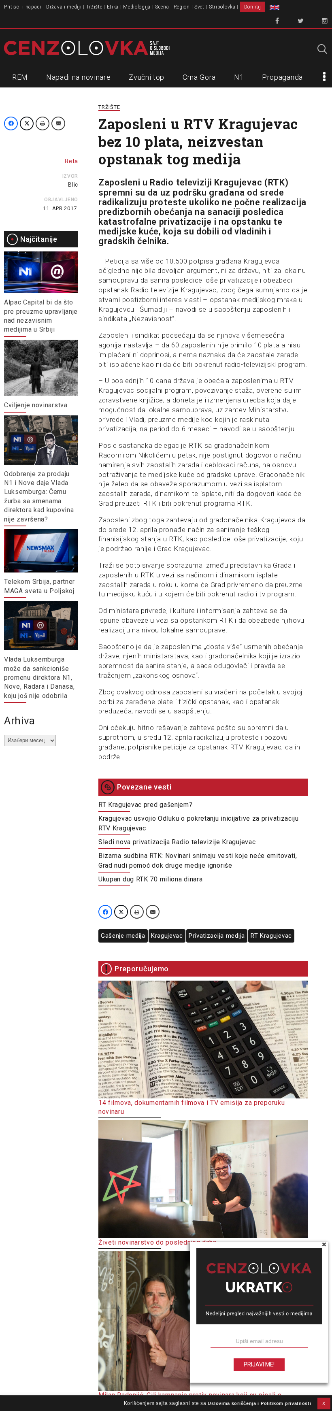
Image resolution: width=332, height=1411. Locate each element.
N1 (239, 77)
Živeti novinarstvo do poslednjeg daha (157, 1242)
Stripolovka (222, 7)
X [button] (324, 1403)
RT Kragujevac (271, 935)
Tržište (94, 7)
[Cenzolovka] (87, 48)
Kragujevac (167, 935)
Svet (199, 7)
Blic (73, 184)
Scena (162, 7)
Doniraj (252, 7)
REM (20, 77)
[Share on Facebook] (11, 123)
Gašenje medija (123, 935)
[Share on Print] (42, 123)
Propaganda (282, 77)
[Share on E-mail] (58, 123)
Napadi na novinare (78, 77)
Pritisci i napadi (23, 7)
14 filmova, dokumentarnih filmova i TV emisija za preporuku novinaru (191, 1107)
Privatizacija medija (217, 935)
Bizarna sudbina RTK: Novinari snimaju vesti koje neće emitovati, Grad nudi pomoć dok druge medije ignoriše (197, 860)
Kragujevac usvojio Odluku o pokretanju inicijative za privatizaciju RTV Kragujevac (198, 823)
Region (182, 7)
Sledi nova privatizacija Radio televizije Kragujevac (176, 842)
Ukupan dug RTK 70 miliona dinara (150, 879)
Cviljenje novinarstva (36, 405)
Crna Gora (199, 77)
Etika (113, 7)
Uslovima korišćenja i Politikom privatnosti (259, 1403)
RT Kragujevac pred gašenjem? (145, 805)
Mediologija (137, 7)
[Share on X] (27, 123)
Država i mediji (64, 7)
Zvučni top (146, 77)
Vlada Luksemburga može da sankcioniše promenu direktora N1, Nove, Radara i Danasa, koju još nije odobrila (39, 677)
